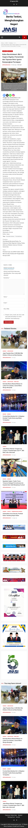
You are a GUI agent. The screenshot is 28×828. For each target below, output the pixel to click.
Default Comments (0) (9, 268)
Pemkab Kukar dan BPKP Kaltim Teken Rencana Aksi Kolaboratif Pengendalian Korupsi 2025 (13, 252)
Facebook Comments (9, 269)
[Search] (19, 37)
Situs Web (6, 308)
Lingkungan (10, 351)
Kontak (18, 817)
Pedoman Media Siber (11, 815)
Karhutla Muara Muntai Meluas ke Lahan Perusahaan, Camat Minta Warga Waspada (14, 370)
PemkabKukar (18, 236)
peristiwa (10, 51)
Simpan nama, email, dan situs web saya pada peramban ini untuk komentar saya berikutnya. (14, 316)
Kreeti (14, 826)
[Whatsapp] (10, 95)
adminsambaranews (6, 64)
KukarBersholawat (10, 236)
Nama (6, 296)
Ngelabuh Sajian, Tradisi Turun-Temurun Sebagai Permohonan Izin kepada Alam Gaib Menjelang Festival (14, 468)
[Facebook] (4, 95)
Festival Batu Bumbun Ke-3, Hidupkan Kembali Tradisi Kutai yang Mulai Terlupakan (14, 403)
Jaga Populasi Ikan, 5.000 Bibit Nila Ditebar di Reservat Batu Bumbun (14, 340)
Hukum (9, 511)
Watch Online (24, 37)
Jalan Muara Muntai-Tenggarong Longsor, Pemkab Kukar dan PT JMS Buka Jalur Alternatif (14, 435)
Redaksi (20, 815)
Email (5, 302)
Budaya (4, 414)
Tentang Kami (11, 817)
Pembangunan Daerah (17, 511)
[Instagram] (13, 95)
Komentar (7, 277)
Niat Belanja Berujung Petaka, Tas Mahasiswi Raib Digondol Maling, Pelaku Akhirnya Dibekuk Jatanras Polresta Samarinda (14, 243)
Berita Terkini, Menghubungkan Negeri (14, 20)
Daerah (4, 51)
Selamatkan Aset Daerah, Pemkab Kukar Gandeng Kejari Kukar (14, 500)
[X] (7, 95)
